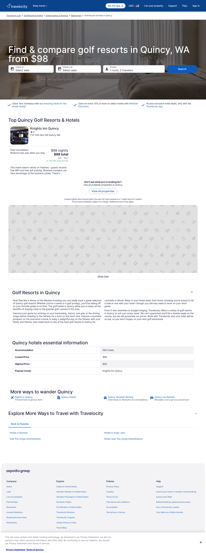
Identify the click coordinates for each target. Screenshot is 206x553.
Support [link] (159, 486)
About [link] (9, 486)
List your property (153, 5)
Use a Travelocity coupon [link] (167, 507)
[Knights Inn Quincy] (39, 151)
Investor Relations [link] (14, 512)
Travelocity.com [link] (13, 15)
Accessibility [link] (112, 507)
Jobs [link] (8, 491)
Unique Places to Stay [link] (66, 522)
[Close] (200, 542)
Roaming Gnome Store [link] (16, 517)
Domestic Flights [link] (63, 502)
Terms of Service (35, 549)
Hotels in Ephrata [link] (19, 432)
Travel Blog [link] (61, 527)
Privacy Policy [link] (112, 486)
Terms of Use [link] (112, 497)
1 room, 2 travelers (121, 70)
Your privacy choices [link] (115, 512)
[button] (103, 292)
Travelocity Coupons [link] (65, 517)
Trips (184, 5)
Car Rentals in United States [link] (69, 507)
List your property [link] (14, 497)
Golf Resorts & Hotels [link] (33, 15)
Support (172, 5)
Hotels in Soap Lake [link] (114, 432)
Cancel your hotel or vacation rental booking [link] (176, 491)
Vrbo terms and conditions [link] (118, 502)
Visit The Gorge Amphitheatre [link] (25, 438)
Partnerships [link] (12, 502)
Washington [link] (76, 15)
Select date (22, 70)
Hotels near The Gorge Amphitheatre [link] (123, 438)
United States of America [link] (57, 15)
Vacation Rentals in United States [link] (71, 491)
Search (182, 69)
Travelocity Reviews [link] (65, 512)
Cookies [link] (110, 491)
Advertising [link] (11, 522)
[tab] (19, 423)
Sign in (196, 5)
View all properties (103, 191)
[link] (33, 398)
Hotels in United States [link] (66, 486)
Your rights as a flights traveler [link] (169, 512)
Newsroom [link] (11, 507)
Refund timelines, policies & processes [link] (173, 502)
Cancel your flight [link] (164, 497)
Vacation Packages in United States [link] (72, 497)
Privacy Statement (15, 549)
